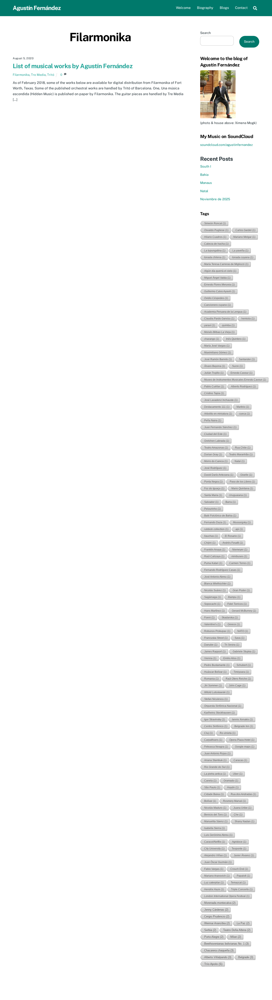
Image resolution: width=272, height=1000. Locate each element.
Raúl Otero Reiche (238, 678)
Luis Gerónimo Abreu (218, 835)
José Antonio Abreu (217, 576)
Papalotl (243, 875)
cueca (244, 413)
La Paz (243, 923)
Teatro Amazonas (216, 447)
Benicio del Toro (215, 814)
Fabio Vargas (213, 868)
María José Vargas (217, 345)
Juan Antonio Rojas (217, 753)
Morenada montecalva (219, 902)
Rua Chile (243, 447)
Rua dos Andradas (243, 794)
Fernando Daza (215, 522)
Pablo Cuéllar (214, 386)
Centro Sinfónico (215, 726)
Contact (241, 8)
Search (205, 33)
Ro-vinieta (227, 733)
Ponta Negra (213, 481)
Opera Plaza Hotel (241, 739)
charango (211, 338)
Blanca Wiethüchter (217, 583)
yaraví (209, 325)
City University (214, 848)
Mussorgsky (242, 522)
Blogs (224, 8)
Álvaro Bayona (214, 366)
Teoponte (239, 848)
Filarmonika (21, 74)
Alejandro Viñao (215, 855)
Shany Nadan (244, 821)
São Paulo (212, 787)
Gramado (231, 780)
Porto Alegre (213, 936)
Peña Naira (212, 420)
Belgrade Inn (243, 726)
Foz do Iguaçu (214, 488)
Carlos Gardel (245, 230)
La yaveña (240, 250)
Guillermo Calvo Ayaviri (219, 291)
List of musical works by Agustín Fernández (72, 65)
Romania (211, 678)
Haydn (233, 787)
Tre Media (38, 74)
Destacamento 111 (217, 406)
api (239, 529)
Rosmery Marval (234, 801)
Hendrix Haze (214, 889)
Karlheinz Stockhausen (219, 712)
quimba (228, 325)
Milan (235, 936)
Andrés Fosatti (232, 542)
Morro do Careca (216, 461)
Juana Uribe (242, 807)
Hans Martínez (214, 610)
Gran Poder (241, 590)
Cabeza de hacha (216, 243)
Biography (205, 8)
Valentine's (212, 624)
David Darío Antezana (218, 474)
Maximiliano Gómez (217, 352)
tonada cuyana (242, 257)
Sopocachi (212, 603)
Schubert (244, 665)
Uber (237, 773)
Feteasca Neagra (216, 746)
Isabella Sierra (214, 828)
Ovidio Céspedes (216, 298)
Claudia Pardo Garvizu (219, 318)
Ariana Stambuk (215, 760)
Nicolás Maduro (215, 807)
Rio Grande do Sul (217, 767)
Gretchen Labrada (216, 440)
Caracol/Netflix (214, 841)
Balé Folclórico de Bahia (220, 515)
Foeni (209, 617)
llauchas (211, 536)
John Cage (237, 685)
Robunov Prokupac (217, 631)
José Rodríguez (215, 468)
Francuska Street (216, 637)
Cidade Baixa (214, 794)
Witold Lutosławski (217, 692)
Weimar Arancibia (217, 923)
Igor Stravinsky (214, 719)
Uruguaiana (238, 495)
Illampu (234, 597)
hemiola (248, 318)
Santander (247, 359)
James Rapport (215, 651)
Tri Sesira (231, 644)
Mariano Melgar (244, 237)
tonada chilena (214, 257)
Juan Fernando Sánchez (220, 427)
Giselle (246, 474)
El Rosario (233, 536)
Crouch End (239, 868)
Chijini (209, 542)
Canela (210, 780)
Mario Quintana (242, 488)
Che (238, 814)
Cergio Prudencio (216, 916)
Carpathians (213, 739)
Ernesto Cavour (241, 372)
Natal (204, 191)
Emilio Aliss (231, 658)
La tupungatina (214, 250)
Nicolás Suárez (215, 590)
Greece (234, 624)
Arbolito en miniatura (218, 413)
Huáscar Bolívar (215, 671)
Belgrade (245, 957)
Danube (210, 644)
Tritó (50, 74)
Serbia (210, 930)
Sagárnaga (212, 597)
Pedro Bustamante (217, 665)
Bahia (204, 174)
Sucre (237, 366)
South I (205, 166)
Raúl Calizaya (214, 556)
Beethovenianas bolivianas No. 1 (226, 943)
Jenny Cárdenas (216, 909)
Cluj (208, 733)
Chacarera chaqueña (219, 950)
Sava (239, 637)
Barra (230, 502)
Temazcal (238, 882)
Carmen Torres (239, 563)
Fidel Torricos (237, 603)
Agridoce (239, 841)
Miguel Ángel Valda (217, 277)
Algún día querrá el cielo (220, 270)
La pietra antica (215, 773)
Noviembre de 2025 (215, 199)
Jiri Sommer (213, 685)
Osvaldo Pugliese (216, 230)
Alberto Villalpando (217, 957)
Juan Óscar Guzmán (218, 862)
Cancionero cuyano (217, 304)
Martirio (243, 406)
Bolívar (210, 801)
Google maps (244, 746)
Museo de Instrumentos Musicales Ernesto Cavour (235, 379)
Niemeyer (239, 549)
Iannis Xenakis (242, 719)
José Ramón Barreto (218, 359)
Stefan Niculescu (216, 699)
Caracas (240, 760)
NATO (242, 631)
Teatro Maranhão (241, 454)
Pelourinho (212, 508)
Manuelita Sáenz (216, 821)
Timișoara (241, 671)
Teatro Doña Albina (236, 930)
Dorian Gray (213, 454)
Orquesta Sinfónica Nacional (222, 705)
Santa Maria (213, 495)
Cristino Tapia (214, 393)
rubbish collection (216, 529)
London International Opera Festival (226, 896)
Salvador (211, 502)
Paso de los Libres (242, 481)
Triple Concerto (242, 889)
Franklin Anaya (214, 549)
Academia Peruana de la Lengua (225, 311)
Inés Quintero (235, 338)
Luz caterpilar (214, 882)
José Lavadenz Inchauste (221, 400)
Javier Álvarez (244, 855)
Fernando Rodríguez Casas (222, 569)
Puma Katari (213, 563)
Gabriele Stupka (244, 651)
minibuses (239, 556)
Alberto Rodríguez (243, 386)
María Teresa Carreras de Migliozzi (226, 264)
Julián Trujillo (214, 372)
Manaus (206, 183)
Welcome (183, 8)
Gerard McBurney (244, 610)
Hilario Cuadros (215, 237)
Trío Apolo (213, 964)
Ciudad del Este (215, 434)
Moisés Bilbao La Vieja (219, 332)
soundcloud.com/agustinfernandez (226, 145)
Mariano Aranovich (217, 875)
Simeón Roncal (215, 223)
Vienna (210, 658)
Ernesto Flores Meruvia (219, 284)
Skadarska (230, 617)
